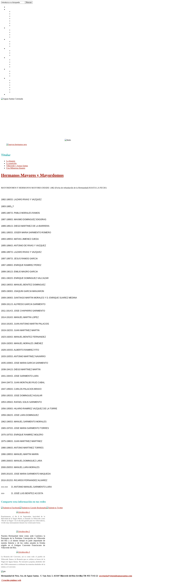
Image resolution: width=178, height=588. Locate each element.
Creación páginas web (11, 580)
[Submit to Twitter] (54, 508)
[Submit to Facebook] (10, 508)
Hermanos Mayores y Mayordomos (32, 175)
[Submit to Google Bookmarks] (33, 508)
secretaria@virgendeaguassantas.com (115, 576)
